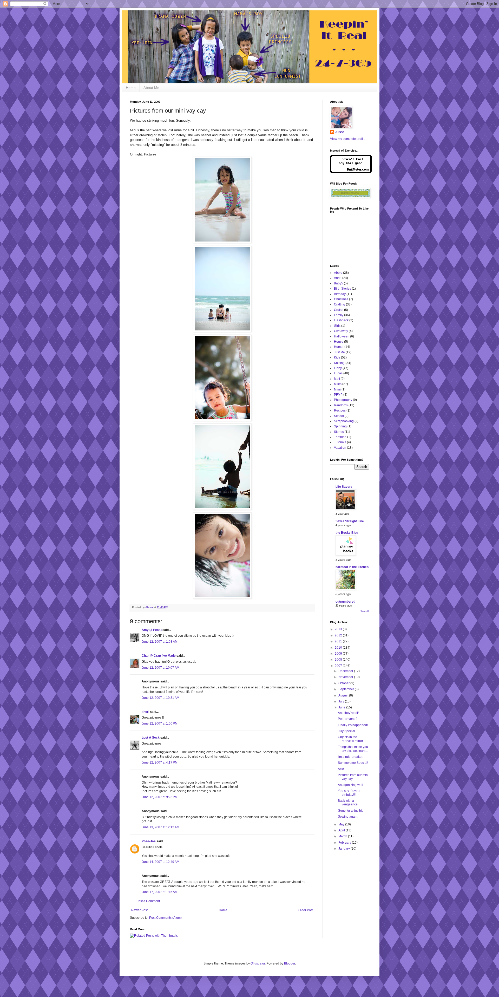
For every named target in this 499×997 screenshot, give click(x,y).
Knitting (339, 363)
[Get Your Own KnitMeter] (351, 172)
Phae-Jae (149, 841)
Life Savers (344, 486)
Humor (339, 347)
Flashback (341, 320)
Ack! (341, 769)
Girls (337, 326)
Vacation (340, 447)
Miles (338, 384)
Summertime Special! (353, 763)
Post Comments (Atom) (165, 918)
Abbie (338, 273)
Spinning (340, 426)
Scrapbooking (344, 421)
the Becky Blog (347, 533)
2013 (339, 629)
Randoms (341, 405)
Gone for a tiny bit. (350, 810)
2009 (339, 653)
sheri (145, 712)
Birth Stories (342, 288)
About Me (151, 88)
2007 (339, 666)
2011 (339, 641)
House (338, 341)
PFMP (338, 394)
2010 (339, 647)
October (344, 683)
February (345, 842)
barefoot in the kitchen (352, 567)
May (341, 824)
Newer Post (139, 910)
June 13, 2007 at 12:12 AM (160, 827)
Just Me (339, 352)
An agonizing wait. (351, 785)
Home (131, 88)
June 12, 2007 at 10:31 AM (160, 698)
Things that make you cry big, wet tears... (353, 748)
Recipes (340, 410)
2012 (339, 635)
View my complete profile (347, 139)
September (346, 689)
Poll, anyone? (347, 719)
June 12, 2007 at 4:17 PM (160, 762)
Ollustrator (258, 963)
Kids (337, 357)
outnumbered (345, 601)
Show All (364, 611)
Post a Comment (148, 901)
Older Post (305, 910)
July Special (346, 731)
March (343, 836)
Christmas (341, 299)
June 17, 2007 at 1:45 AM (160, 892)
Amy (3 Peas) (152, 630)
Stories (339, 432)
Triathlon (340, 437)
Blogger (289, 963)
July (341, 701)
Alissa (340, 132)
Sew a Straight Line (350, 521)
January (344, 848)
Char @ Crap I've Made (159, 655)
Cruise (338, 310)
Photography (343, 400)
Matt (337, 379)
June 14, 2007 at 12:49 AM (160, 862)
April (342, 830)
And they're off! (348, 713)
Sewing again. (348, 816)
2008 (339, 659)
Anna (338, 278)
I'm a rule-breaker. (350, 757)
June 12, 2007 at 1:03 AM (160, 641)
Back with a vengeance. (348, 802)
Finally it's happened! (353, 725)
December (346, 671)
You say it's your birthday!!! (349, 792)
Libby (338, 368)
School (339, 416)
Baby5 (338, 283)
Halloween (341, 336)
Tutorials (340, 442)
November (346, 677)
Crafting (339, 304)
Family (338, 315)
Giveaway (341, 331)
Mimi (337, 389)
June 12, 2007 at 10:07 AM (160, 667)
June (342, 707)
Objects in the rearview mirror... (351, 738)
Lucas (338, 373)
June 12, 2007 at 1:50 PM (160, 723)
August (343, 695)
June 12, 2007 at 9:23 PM (160, 797)
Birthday (340, 294)
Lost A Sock (151, 737)
